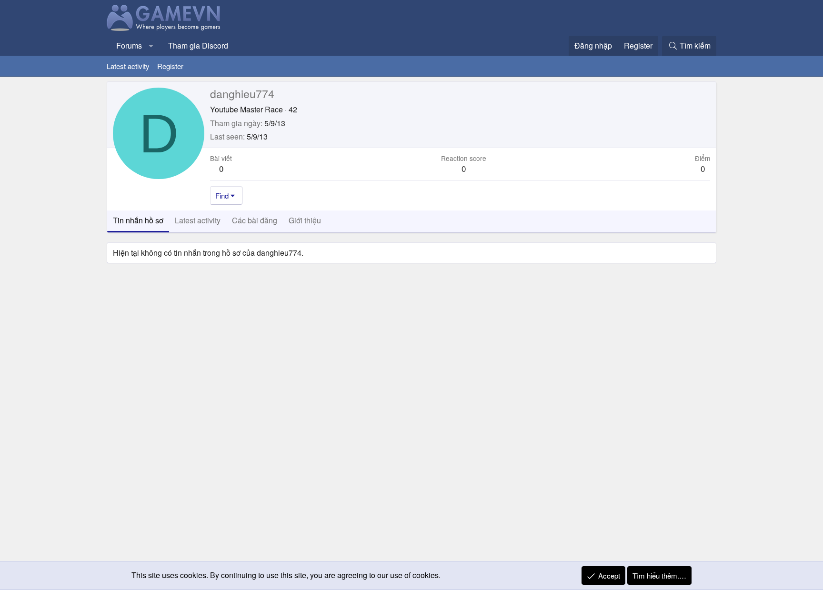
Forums (129, 45)
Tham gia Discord (198, 45)
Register (170, 66)
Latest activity (128, 66)
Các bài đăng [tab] (254, 220)
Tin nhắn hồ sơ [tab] (138, 220)
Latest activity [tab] (198, 220)
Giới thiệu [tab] (305, 220)
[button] (151, 46)
